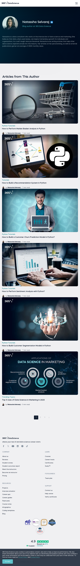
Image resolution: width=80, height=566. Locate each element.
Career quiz (6, 494)
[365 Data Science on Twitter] (8, 446)
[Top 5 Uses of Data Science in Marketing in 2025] (40, 378)
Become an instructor (9, 472)
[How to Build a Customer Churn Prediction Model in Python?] (40, 216)
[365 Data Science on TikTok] (27, 446)
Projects (5, 488)
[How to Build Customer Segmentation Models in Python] (40, 324)
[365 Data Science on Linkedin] (17, 446)
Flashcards (6, 501)
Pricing (4, 476)
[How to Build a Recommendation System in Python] (40, 161)
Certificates (49, 463)
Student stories (7, 463)
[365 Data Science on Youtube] (13, 446)
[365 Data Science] (5, 3)
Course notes (7, 504)
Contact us (48, 490)
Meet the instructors (9, 469)
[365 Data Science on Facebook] (3, 446)
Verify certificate (51, 497)
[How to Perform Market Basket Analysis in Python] (40, 107)
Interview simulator (8, 491)
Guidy (47, 466)
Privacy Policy (22, 557)
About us (5, 456)
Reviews (5, 459)
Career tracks (49, 459)
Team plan (48, 478)
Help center (49, 493)
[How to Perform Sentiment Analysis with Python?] (40, 270)
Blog (3, 514)
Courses (48, 456)
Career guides (7, 497)
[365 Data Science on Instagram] (22, 446)
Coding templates (8, 510)
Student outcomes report (11, 466)
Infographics (6, 507)
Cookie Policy (35, 557)
